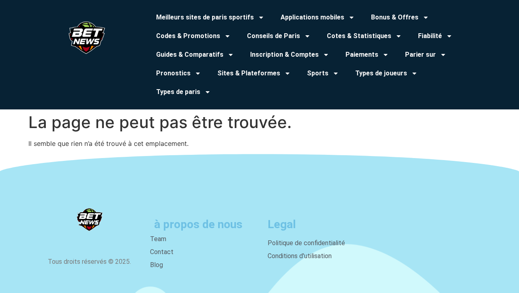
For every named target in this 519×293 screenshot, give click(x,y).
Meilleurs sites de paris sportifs (205, 17)
